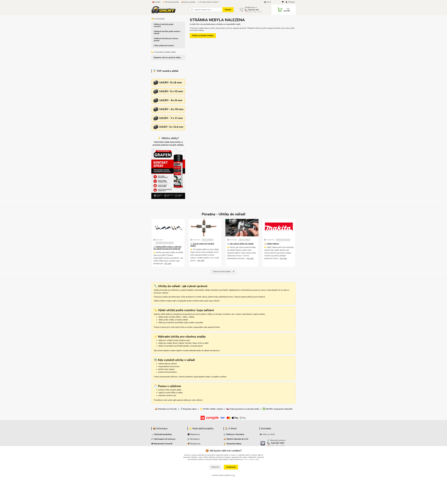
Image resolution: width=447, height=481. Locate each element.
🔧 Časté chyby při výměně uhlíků (202, 245)
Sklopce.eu (195, 443)
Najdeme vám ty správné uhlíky (167, 57)
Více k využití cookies (251, 459)
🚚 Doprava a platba (188, 2)
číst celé (168, 263)
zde (233, 475)
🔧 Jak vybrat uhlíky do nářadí (240, 244)
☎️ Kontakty (156, 2)
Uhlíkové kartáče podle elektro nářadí (167, 32)
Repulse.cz (195, 434)
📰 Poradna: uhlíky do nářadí (207, 2)
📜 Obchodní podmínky (171, 2)
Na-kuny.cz (195, 439)
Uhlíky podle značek (283, 240)
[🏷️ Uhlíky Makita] (278, 227)
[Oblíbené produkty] (283, 2)
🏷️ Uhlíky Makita (271, 244)
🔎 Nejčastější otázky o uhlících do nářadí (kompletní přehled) (167, 248)
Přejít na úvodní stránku (202, 35)
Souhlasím (231, 467)
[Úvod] (169, 9)
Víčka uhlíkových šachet (164, 45)
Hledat (228, 9)
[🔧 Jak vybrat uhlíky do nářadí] (242, 227)
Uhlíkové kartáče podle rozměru (163, 25)
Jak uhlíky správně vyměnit (164, 243)
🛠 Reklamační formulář (161, 443)
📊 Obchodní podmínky (161, 434)
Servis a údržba (208, 240)
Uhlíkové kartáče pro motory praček (166, 39)
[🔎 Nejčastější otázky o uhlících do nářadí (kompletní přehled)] (168, 227)
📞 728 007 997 (252, 10)
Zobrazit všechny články (222, 271)
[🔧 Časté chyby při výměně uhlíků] (205, 227)
